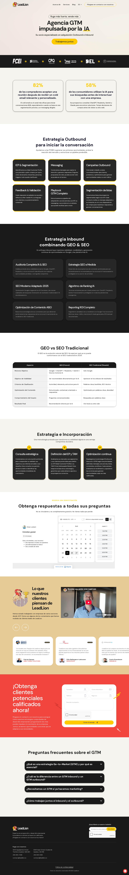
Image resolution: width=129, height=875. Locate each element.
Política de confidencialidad (64, 867)
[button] (80, 4)
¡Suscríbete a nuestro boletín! (100, 824)
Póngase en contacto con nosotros (100, 5)
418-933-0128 (38, 855)
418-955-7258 (17, 855)
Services (66, 5)
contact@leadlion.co (19, 858)
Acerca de (56, 5)
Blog (73, 5)
